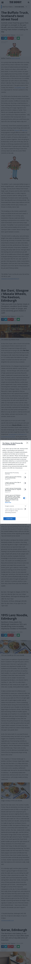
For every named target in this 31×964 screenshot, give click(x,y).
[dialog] (15, 482)
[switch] (24, 477)
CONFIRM (9, 518)
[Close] (27, 443)
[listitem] (15, 473)
